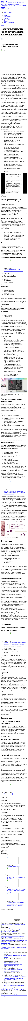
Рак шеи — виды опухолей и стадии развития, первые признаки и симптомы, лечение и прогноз (15, 493)
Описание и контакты (9, 22)
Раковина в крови (5, 943)
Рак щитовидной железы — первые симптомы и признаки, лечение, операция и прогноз (16, 891)
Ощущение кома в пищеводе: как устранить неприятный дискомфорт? (12, 936)
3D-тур (5, 21)
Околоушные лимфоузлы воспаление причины (13, 924)
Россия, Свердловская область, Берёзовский (12, 2)
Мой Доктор (4, 1)
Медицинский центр (7, 988)
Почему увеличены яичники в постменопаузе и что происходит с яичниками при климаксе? (13, 964)
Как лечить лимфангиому (10, 794)
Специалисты (7, 16)
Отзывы (6, 18)
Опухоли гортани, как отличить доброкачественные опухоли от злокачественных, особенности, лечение (15, 905)
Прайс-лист (7, 19)
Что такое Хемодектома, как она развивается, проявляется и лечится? (13, 270)
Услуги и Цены (8, 12)
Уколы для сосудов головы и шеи (9, 931)
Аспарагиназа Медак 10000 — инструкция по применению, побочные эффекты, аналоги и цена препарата (15, 978)
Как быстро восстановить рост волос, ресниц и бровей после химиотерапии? (14, 984)
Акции (5, 15)
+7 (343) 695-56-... (10, 4)
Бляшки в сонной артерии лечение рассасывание (14, 929)
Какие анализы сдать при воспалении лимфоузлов (14, 940)
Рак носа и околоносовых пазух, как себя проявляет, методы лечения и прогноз (15, 643)
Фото (5, 14)
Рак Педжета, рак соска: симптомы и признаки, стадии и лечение (13, 970)
